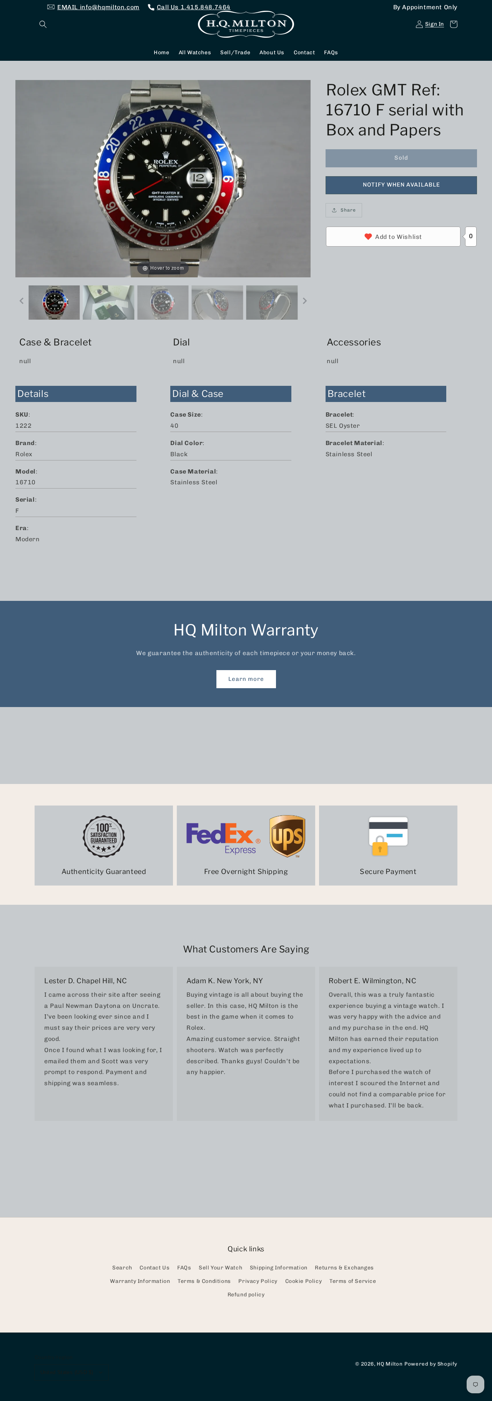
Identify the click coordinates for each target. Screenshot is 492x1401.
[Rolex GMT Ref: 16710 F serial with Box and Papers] (54, 302)
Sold (401, 157)
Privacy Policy (257, 1281)
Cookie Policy (303, 1281)
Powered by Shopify (430, 1364)
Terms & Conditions (204, 1281)
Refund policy (246, 1294)
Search (122, 1267)
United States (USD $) (66, 1372)
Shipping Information (279, 1267)
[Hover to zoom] (163, 178)
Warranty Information (140, 1281)
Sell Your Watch (220, 1267)
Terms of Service (352, 1281)
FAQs (184, 1267)
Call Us (194, 7)
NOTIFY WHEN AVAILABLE (401, 184)
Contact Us (155, 1267)
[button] (43, 24)
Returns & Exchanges (344, 1267)
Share (348, 210)
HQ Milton (389, 1364)
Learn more (246, 678)
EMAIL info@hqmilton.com (98, 7)
